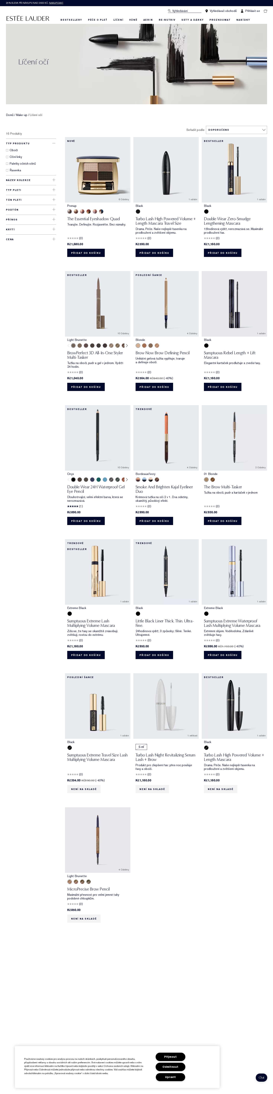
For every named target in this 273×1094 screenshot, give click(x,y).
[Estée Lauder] (28, 18)
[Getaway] (88, 211)
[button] (261, 1077)
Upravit (170, 1077)
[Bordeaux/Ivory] (138, 479)
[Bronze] (123, 479)
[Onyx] (73, 479)
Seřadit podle (195, 130)
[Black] (138, 211)
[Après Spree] (82, 211)
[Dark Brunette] (105, 345)
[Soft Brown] (157, 345)
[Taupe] (79, 345)
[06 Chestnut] (212, 479)
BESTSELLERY (71, 19)
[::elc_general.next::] (126, 345)
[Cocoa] (79, 479)
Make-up (21, 115)
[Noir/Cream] (150, 479)
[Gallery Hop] (76, 211)
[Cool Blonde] (111, 345)
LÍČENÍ (118, 19)
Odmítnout (170, 1067)
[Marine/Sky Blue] (144, 479)
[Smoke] (117, 479)
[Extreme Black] (69, 613)
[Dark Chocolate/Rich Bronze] (157, 479)
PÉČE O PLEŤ (98, 19)
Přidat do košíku (86, 253)
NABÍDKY (243, 19)
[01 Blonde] (206, 479)
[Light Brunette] (73, 345)
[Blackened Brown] (98, 345)
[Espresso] (86, 479)
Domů (10, 115)
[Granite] (88, 881)
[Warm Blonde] (117, 345)
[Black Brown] (150, 345)
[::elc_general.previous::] (69, 345)
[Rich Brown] (144, 345)
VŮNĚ (133, 19)
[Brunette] (86, 345)
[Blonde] (138, 345)
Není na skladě (84, 789)
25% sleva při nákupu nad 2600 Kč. (34, 2)
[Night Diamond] (111, 479)
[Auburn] (123, 345)
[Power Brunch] (94, 211)
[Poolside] (101, 211)
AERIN (148, 19)
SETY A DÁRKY (192, 19)
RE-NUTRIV (167, 19)
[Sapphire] (92, 479)
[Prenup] (69, 211)
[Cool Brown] (92, 345)
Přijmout (170, 1057)
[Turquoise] (105, 479)
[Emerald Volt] (98, 479)
